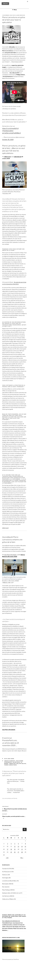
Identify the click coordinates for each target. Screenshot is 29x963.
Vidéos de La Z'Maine (7, 899)
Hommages (5, 877)
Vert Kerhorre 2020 (7, 896)
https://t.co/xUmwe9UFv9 (10, 128)
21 (22, 849)
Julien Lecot (7, 156)
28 (22, 852)
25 (11, 852)
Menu (15, 9)
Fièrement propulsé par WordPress (10, 959)
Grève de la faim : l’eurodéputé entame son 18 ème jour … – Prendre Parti (15, 781)
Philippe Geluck (21, 763)
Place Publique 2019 (7, 890)
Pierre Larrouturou (10, 764)
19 (14, 849)
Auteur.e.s (5, 874)
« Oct (7, 857)
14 (22, 846)
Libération (12, 763)
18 (11, 849)
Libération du (17, 156)
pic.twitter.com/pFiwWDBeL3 (11, 133)
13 (18, 846)
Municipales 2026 (7, 883)
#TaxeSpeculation (7, 130)
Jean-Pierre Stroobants (10, 554)
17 (7, 849)
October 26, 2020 (7, 139)
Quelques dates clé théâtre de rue (11, 893)
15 (25, 846)
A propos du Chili (6, 868)
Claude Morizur (20, 15)
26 (14, 852)
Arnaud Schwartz (9, 760)
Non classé (5, 887)
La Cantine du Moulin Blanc (9, 881)
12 (14, 846)
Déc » (21, 857)
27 (18, 852)
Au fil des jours (9, 758)
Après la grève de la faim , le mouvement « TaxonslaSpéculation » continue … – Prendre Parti (15, 790)
